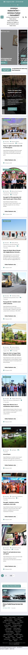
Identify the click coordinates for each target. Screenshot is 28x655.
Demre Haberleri (17, 614)
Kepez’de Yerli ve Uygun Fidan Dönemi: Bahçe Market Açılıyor (12, 354)
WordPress (18, 638)
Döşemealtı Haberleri (8, 615)
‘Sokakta (14, 295)
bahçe (13, 191)
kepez (14, 450)
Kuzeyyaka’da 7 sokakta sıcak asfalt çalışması (12, 302)
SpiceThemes (16, 639)
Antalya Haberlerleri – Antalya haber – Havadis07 (14, 12)
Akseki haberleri (12, 612)
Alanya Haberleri (8, 614)
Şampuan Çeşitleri (4, 644)
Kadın (20, 622)
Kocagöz (5, 498)
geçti (16, 191)
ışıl (12, 450)
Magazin (18, 628)
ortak (13, 498)
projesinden (6, 194)
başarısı (13, 141)
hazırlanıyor (6, 244)
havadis (6, 31)
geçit (12, 96)
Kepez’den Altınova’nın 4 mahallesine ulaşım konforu (11, 405)
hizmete (12, 244)
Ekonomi (4, 617)
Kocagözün (11, 193)
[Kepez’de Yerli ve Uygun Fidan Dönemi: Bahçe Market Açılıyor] (14, 334)
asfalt (17, 295)
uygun (5, 350)
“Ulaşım (13, 398)
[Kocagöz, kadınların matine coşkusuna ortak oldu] (14, 483)
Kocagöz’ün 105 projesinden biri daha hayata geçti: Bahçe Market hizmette (12, 198)
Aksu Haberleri (21, 612)
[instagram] (16, 5)
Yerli (8, 350)
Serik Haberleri (11, 631)
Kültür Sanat (18, 626)
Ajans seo (12, 644)
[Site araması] (23, 17)
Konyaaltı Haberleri (17, 625)
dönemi (5, 349)
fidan (8, 349)
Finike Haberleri (20, 617)
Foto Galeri (8, 618)
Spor (17, 631)
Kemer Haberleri (17, 623)
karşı (4, 549)
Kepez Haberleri (10, 88)
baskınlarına (15, 547)
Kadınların (20, 496)
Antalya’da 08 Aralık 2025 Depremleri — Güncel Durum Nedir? (14, 59)
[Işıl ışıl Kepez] (14, 437)
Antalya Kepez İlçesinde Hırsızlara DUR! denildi (14, 600)
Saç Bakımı (19, 642)
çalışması (5, 297)
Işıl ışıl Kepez (7, 454)
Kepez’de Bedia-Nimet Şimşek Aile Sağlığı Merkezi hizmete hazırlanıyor (12, 251)
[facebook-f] (10, 5)
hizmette (5, 193)
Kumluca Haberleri (10, 628)
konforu (11, 400)
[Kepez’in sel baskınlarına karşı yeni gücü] (14, 534)
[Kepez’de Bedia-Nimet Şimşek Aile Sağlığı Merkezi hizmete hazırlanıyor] (14, 229)
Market (16, 193)
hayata (20, 191)
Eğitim (20, 615)
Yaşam (13, 632)
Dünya (5, 56)
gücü (19, 547)
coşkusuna (14, 496)
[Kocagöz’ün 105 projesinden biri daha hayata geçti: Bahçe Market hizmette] (14, 178)
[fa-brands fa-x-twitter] (12, 5)
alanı (10, 96)
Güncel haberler (7, 620)
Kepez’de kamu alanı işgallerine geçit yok (15, 91)
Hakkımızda (15, 634)
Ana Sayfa (5, 612)
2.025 (11, 576)
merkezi (5, 246)
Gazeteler (19, 632)
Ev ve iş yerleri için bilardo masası (8, 642)
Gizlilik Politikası (7, 634)
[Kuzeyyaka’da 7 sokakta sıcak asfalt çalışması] (14, 282)
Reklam (15, 635)
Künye (21, 634)
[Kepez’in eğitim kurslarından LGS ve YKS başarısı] (14, 128)
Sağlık (4, 631)
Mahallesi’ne (16, 400)
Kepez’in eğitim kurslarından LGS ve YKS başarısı (12, 146)
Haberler (6, 622)
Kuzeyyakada (11, 297)
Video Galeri (7, 632)
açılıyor (13, 347)
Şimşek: (14, 246)
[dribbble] (14, 5)
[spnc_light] (26, 17)
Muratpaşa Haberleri (18, 629)
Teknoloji (21, 631)
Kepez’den (6, 400)
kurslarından (11, 143)
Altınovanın (18, 398)
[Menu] (2, 17)
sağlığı (9, 246)
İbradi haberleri (13, 622)
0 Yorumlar (20, 143)
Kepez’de (19, 96)
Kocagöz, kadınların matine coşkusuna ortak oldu (11, 503)
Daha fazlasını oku (10, 62)
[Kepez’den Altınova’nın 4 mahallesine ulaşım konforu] (14, 385)
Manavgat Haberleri (8, 629)
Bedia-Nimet (15, 242)
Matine (10, 498)
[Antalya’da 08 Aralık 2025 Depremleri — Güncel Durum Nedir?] (14, 47)
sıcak (17, 297)
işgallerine (16, 96)
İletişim (10, 635)
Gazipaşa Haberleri (16, 618)
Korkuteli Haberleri (9, 626)
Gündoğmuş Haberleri (17, 620)
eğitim (17, 141)
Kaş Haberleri (8, 623)
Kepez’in (5, 143)
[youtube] (17, 5)
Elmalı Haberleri (11, 617)
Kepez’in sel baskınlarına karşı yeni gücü (12, 553)
